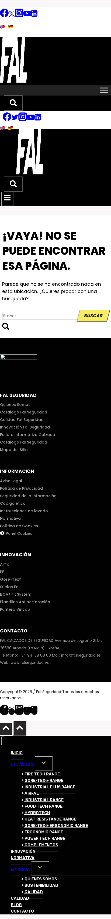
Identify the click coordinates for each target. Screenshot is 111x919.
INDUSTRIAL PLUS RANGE (49, 787)
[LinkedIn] (34, 16)
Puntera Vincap (15, 609)
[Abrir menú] (7, 199)
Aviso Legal (11, 481)
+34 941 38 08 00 (35, 655)
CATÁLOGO (22, 764)
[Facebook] (4, 16)
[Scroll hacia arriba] (6, 729)
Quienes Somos (15, 404)
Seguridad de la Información (28, 496)
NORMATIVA (22, 857)
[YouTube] (27, 16)
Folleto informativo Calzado (27, 434)
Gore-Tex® (10, 579)
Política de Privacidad (21, 488)
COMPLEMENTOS (41, 845)
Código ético (13, 503)
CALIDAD (33, 891)
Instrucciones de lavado (24, 511)
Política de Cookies (19, 526)
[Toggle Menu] (104, 90)
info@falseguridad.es (81, 655)
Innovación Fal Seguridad (25, 427)
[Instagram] (19, 16)
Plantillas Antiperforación (25, 602)
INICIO (17, 752)
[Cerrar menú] (2, 741)
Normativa (10, 518)
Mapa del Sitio (14, 449)
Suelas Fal (10, 587)
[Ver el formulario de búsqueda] (13, 103)
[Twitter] (12, 16)
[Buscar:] (40, 315)
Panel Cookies (19, 533)
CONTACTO (22, 911)
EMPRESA (20, 869)
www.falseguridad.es (30, 662)
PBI (3, 571)
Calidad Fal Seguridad (22, 419)
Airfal (5, 564)
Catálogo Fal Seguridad (23, 412)
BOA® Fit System (15, 594)
